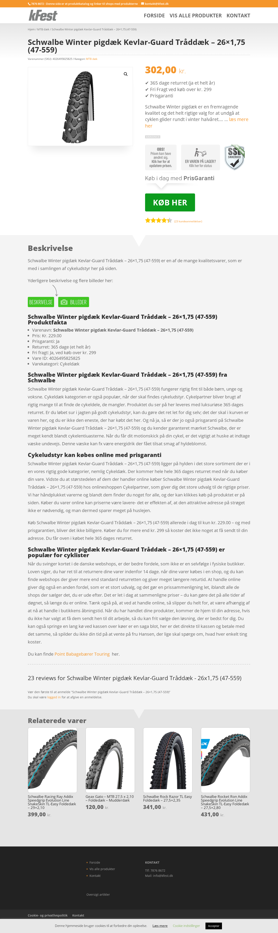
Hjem (31, 29)
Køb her (170, 202)
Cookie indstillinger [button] (186, 925)
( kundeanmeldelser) (188, 221)
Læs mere (160, 925)
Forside (154, 16)
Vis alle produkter (196, 16)
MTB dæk (43, 29)
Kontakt (238, 16)
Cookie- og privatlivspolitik (48, 915)
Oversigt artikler (98, 894)
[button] (126, 74)
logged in (54, 697)
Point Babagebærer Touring (82, 654)
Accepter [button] (213, 926)
